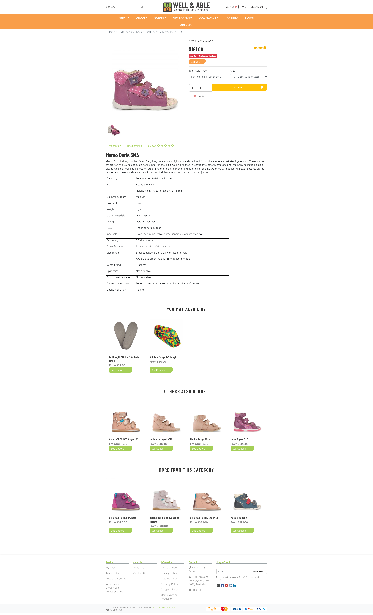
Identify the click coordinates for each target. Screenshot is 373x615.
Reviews (152, 145)
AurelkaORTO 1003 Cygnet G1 (123, 439)
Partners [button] (185, 24)
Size (232, 70)
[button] (200, 96)
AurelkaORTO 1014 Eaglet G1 (204, 517)
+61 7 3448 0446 (197, 569)
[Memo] (260, 48)
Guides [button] (159, 17)
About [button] (140, 17)
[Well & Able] (186, 7)
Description (114, 145)
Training (231, 17)
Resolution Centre (116, 578)
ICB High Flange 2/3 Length (163, 357)
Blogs (249, 17)
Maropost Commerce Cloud (164, 607)
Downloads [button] (207, 17)
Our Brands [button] (181, 17)
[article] (126, 346)
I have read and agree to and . (240, 578)
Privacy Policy (169, 573)
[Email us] (218, 585)
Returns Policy (169, 578)
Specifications (134, 145)
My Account (257, 7)
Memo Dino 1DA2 (239, 517)
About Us (138, 567)
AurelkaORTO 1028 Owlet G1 (122, 517)
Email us (196, 589)
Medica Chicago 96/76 (161, 439)
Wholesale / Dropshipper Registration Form (116, 588)
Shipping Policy (170, 589)
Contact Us (139, 573)
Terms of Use (169, 567)
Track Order (112, 573)
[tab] (114, 146)
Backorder (237, 87)
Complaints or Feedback (169, 597)
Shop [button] (123, 17)
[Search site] (142, 7)
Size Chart (195, 61)
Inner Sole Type (198, 70)
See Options (117, 370)
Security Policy (169, 584)
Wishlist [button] (230, 7)
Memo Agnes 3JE (239, 439)
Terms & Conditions (246, 577)
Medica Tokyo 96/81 (200, 439)
